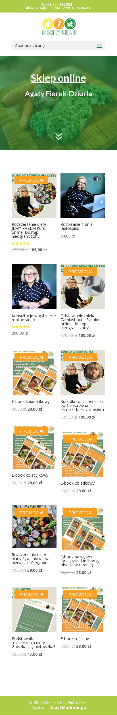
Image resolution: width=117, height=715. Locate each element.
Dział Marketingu (68, 707)
